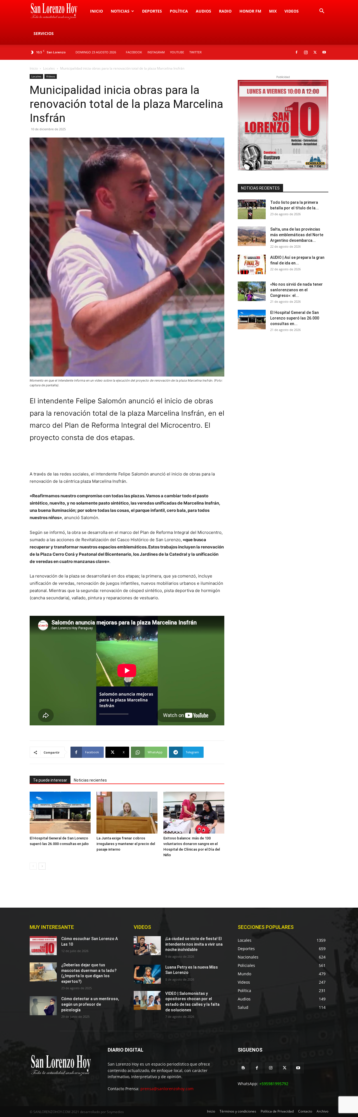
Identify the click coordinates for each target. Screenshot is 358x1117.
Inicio (96, 11)
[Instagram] (306, 52)
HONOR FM (250, 11)
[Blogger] (243, 1067)
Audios (203, 11)
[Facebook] (296, 52)
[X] (315, 52)
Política (179, 11)
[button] (321, 11)
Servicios (44, 33)
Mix (273, 11)
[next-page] (42, 866)
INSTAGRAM (156, 52)
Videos (291, 11)
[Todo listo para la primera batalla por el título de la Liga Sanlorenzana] (252, 209)
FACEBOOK (134, 52)
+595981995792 (273, 1083)
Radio (225, 11)
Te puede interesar (50, 780)
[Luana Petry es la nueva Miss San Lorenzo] (147, 974)
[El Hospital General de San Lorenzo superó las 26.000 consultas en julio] (60, 813)
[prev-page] (33, 866)
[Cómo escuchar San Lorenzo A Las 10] (43, 945)
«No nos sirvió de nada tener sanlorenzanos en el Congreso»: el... (296, 290)
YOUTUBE (177, 52)
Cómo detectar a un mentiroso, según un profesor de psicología (90, 1004)
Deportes (152, 11)
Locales (49, 68)
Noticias (120, 11)
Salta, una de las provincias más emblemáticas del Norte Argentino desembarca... (296, 235)
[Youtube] (324, 52)
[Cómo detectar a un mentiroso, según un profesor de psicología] (43, 1005)
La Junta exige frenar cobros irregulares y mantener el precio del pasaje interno (125, 843)
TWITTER (195, 52)
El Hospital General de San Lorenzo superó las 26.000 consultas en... (294, 318)
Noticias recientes (90, 780)
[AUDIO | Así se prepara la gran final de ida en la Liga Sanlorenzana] (252, 264)
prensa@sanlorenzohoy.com (167, 1088)
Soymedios (115, 1111)
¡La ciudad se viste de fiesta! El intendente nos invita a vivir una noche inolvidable (194, 944)
